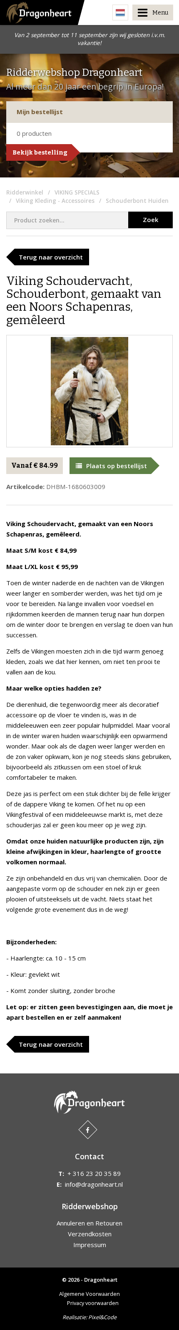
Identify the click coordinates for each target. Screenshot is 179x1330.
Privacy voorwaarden (93, 1303)
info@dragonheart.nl (94, 1184)
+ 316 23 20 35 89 (94, 1173)
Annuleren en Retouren (89, 1223)
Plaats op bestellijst (116, 466)
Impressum (89, 1244)
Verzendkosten (90, 1234)
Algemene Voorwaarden (89, 1294)
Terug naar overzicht (51, 257)
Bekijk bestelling (39, 152)
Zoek (150, 219)
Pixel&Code (102, 1317)
